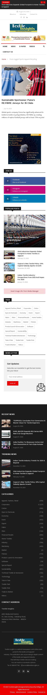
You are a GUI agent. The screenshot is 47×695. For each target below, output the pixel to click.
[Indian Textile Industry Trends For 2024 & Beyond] (6, 464)
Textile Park (20, 340)
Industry (10, 232)
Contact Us (33, 14)
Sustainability (22, 331)
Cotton (36, 308)
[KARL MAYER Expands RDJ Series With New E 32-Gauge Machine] (6, 434)
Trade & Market (10, 345)
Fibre (13, 317)
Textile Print (30, 340)
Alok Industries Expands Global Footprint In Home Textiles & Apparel (30, 254)
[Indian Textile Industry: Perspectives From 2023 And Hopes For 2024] (10, 279)
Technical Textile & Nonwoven (15, 336)
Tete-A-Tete (9, 340)
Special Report (10, 331)
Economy (23, 313)
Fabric (7, 317)
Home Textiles (36, 317)
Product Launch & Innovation (14, 326)
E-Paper (22, 46)
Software (30, 326)
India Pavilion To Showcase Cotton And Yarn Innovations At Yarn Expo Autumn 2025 (28, 444)
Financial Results (23, 317)
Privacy (12, 692)
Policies (33, 322)
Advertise (23, 14)
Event (30, 313)
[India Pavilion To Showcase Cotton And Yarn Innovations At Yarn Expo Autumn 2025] (6, 445)
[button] (42, 2)
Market (25, 322)
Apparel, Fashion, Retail (13, 69)
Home (5, 46)
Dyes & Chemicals (11, 313)
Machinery (17, 322)
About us (13, 14)
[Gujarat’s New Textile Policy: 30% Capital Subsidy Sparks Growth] (10, 267)
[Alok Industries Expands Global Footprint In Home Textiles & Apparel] (10, 255)
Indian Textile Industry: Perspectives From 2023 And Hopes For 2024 (31, 277)
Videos (32, 46)
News (13, 46)
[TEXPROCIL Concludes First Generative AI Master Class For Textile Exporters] (6, 424)
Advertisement (21, 692)
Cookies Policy (32, 692)
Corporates (27, 308)
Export (37, 313)
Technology (32, 336)
